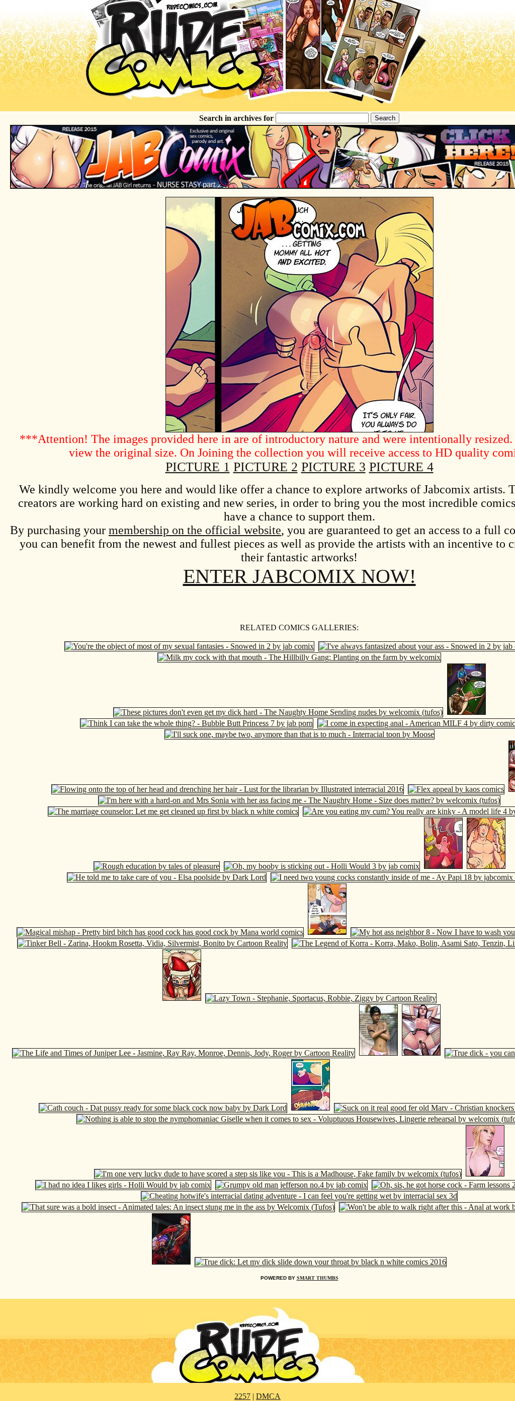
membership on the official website (195, 530)
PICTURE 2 (265, 467)
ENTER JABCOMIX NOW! (299, 576)
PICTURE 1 (197, 467)
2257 (242, 1396)
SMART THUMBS (317, 1278)
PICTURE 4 (401, 467)
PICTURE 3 (333, 467)
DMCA (268, 1396)
